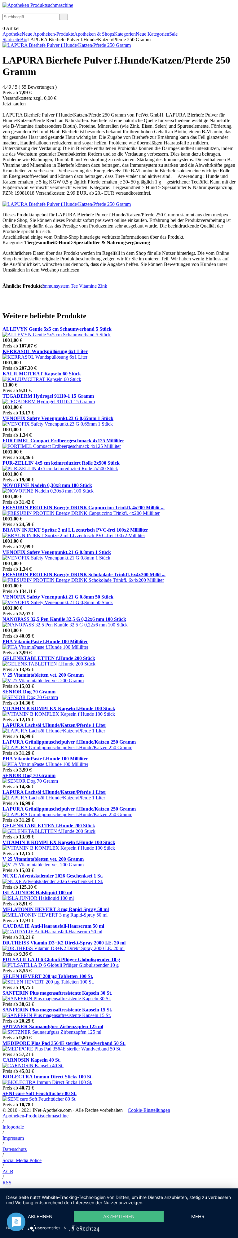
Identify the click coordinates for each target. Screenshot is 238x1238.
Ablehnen (40, 1216)
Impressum (13, 1138)
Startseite (11, 39)
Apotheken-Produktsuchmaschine (35, 1115)
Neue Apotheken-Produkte (48, 34)
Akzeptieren (118, 1216)
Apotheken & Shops (94, 34)
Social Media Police (22, 1160)
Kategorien (125, 34)
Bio (23, 39)
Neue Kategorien (152, 34)
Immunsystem (55, 286)
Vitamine (88, 286)
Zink (102, 286)
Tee (74, 286)
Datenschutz (14, 1149)
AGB (7, 1171)
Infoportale (13, 1127)
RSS (6, 1182)
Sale (173, 34)
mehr (198, 1216)
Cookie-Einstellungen (149, 1110)
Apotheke (12, 34)
